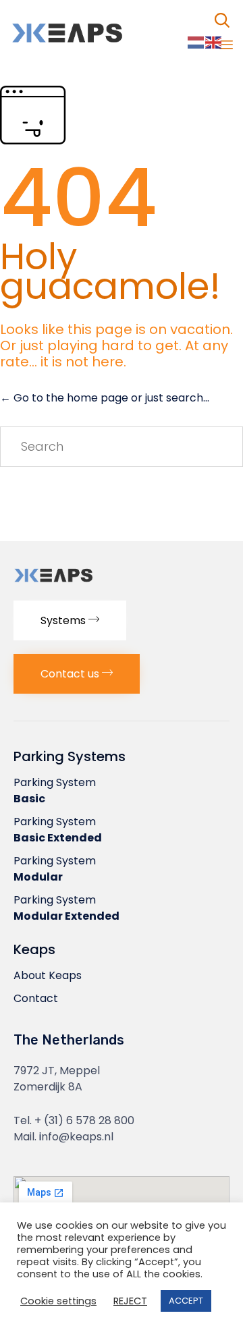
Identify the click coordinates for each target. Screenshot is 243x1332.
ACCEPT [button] (186, 1300)
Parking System (55, 790)
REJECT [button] (130, 1301)
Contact (36, 998)
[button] (70, 620)
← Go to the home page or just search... (104, 398)
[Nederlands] (196, 42)
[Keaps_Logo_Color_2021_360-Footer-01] (78, 583)
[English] (214, 42)
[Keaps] (98, 33)
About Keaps (48, 975)
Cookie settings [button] (58, 1301)
